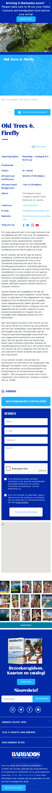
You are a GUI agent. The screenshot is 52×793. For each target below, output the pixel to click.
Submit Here (26, 19)
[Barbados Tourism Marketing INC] (26, 755)
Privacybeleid (28, 775)
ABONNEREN (41, 699)
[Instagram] (32, 225)
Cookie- (14, 775)
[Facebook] (23, 225)
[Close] (50, 3)
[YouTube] (37, 225)
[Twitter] (27, 225)
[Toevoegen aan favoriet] (10, 112)
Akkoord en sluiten (13, 788)
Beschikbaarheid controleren (26, 401)
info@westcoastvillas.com (35, 211)
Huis (3, 100)
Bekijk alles (26, 682)
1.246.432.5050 (30, 205)
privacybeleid (22, 502)
